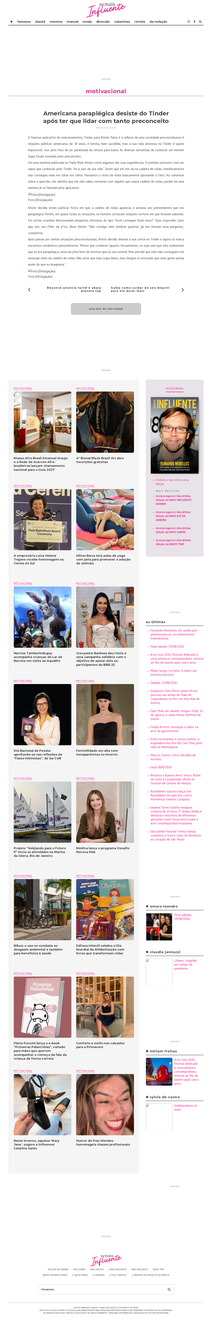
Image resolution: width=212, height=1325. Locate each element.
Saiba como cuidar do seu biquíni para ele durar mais (140, 289)
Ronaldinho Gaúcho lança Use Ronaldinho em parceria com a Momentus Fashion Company (171, 795)
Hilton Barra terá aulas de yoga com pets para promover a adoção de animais (103, 559)
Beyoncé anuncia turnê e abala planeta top (74, 289)
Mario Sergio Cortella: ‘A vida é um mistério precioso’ (173, 673)
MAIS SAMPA (79, 1269)
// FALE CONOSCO (118, 1275)
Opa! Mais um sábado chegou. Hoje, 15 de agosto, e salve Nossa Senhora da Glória (176, 715)
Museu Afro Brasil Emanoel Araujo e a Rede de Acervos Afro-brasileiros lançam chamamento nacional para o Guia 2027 (41, 464)
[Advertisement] (106, 53)
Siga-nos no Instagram (106, 308)
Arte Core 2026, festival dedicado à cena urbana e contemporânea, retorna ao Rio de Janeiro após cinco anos (177, 658)
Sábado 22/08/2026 (163, 683)
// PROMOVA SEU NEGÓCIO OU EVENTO (151, 1275)
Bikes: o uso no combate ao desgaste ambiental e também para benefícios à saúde (38, 949)
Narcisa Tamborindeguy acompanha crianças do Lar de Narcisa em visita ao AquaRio (38, 657)
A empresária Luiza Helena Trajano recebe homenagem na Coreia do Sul (39, 559)
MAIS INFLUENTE (140, 1269)
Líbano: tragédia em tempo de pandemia (185, 964)
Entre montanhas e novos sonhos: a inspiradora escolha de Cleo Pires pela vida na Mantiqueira (176, 743)
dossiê (40, 22)
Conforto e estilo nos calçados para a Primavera (100, 1045)
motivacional (85, 388)
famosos (24, 22)
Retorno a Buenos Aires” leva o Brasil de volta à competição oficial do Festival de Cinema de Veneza (175, 779)
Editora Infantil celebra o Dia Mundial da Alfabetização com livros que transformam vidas (100, 949)
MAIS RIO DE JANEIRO (58, 1269)
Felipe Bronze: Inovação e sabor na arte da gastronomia (174, 729)
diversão (103, 22)
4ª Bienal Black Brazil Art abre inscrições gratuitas (100, 460)
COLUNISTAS (122, 22)
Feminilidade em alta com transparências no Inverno (97, 752)
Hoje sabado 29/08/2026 (167, 646)
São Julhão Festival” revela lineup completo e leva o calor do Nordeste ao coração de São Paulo (175, 835)
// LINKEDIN (98, 1275)
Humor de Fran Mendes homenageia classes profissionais (103, 1142)
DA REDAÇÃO (158, 22)
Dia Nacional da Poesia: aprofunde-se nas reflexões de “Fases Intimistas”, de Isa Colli (38, 754)
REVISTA (139, 22)
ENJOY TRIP (158, 1269)
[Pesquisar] (200, 21)
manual (72, 22)
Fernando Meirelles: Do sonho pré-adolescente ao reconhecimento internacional (174, 634)
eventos (56, 22)
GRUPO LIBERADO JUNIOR (55, 1275)
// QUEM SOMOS (80, 1275)
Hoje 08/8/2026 (161, 767)
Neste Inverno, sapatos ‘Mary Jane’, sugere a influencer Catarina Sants (37, 1144)
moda (87, 22)
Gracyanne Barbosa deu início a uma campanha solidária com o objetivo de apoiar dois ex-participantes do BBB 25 (101, 659)
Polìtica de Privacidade (156, 1312)
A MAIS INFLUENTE (118, 1269)
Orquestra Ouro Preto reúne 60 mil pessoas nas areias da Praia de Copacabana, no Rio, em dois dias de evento (175, 697)
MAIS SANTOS (97, 1269)
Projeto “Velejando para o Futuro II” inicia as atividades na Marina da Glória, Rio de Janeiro (40, 852)
